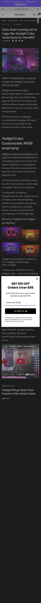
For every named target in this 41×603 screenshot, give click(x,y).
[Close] (37, 278)
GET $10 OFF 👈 (20, 311)
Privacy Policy (20, 321)
